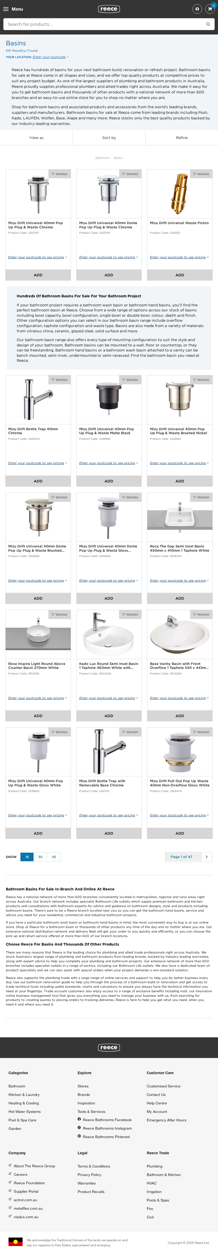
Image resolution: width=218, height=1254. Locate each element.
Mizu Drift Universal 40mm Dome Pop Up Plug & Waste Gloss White (108, 548)
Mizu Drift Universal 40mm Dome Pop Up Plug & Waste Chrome (108, 225)
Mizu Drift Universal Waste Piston (179, 223)
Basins (118, 158)
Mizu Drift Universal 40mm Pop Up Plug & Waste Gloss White (35, 783)
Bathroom (102, 158)
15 (27, 857)
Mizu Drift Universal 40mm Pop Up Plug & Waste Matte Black (106, 431)
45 (54, 857)
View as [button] (36, 138)
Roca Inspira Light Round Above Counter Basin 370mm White (36, 666)
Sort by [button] (109, 138)
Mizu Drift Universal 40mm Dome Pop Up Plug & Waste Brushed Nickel (37, 548)
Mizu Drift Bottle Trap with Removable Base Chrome (102, 783)
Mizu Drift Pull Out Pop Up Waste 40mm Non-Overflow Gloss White (179, 783)
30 (40, 857)
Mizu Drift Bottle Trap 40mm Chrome (33, 431)
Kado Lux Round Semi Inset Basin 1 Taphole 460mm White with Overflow (108, 666)
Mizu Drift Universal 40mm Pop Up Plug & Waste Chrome (35, 225)
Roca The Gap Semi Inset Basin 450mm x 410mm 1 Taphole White (179, 548)
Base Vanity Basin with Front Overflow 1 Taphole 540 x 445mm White (179, 666)
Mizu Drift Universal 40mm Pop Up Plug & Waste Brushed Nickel (178, 431)
